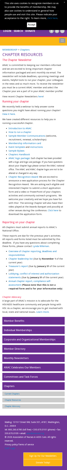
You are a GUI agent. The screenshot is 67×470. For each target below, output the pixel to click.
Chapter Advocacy (12, 406)
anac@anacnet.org (35, 433)
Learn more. (42, 312)
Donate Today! (43, 462)
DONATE (30, 31)
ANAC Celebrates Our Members (22, 367)
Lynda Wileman (41, 246)
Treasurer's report (18, 266)
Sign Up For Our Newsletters (42, 456)
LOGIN (7, 31)
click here (52, 18)
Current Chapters (12, 394)
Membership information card (25, 143)
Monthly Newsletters (16, 358)
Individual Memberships (18, 330)
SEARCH (19, 31)
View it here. (9, 114)
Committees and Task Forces (21, 376)
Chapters (25, 49)
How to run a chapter (20, 132)
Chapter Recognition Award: (24, 176)
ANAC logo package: (19, 158)
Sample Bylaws (16, 150)
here (40, 96)
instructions (36, 147)
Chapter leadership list (21, 258)
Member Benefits (14, 320)
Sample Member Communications (27, 135)
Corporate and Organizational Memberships (29, 339)
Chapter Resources (13, 400)
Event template (17, 147)
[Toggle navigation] (62, 40)
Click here (53, 210)
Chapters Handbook (19, 154)
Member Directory (14, 348)
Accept (31, 24)
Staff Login (10, 448)
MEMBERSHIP (9, 49)
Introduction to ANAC (20, 128)
